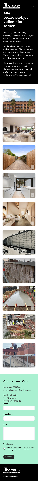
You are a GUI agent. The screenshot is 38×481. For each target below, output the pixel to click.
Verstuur (8, 457)
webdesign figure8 (10, 476)
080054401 (17, 387)
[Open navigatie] (33, 5)
